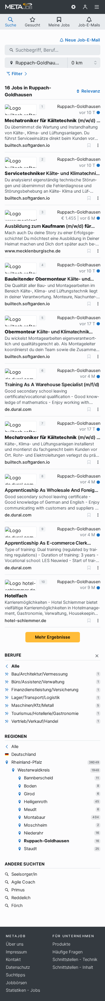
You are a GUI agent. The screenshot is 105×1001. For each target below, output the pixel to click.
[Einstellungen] (73, 7)
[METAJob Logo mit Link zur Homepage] (19, 7)
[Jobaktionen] (98, 145)
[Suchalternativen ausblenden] (97, 655)
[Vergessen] (89, 145)
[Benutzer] (85, 7)
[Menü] (97, 7)
